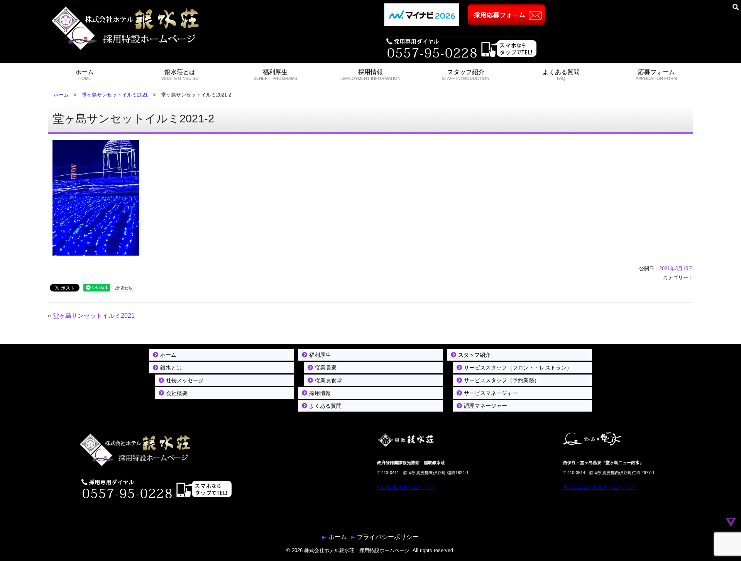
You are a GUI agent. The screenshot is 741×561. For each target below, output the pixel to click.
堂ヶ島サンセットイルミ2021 (115, 95)
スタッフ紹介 (465, 75)
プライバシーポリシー (388, 537)
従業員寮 (326, 367)
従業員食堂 (328, 380)
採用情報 (370, 75)
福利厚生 (275, 75)
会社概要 (177, 393)
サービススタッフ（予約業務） (502, 380)
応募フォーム (656, 75)
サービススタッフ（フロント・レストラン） (518, 367)
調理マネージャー (485, 406)
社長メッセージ (185, 380)
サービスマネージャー (491, 393)
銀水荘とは (180, 75)
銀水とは (171, 367)
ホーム (84, 75)
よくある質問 (561, 75)
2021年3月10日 (676, 268)
